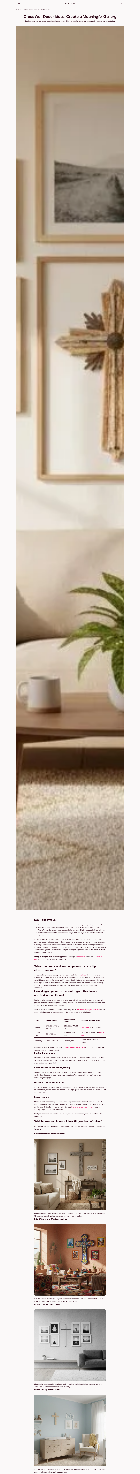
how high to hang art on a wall (88, 1009)
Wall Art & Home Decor (29, 9)
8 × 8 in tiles (84, 1027)
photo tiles (81, 957)
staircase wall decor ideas (75, 1047)
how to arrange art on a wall (82, 1107)
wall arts (83, 975)
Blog (17, 9)
